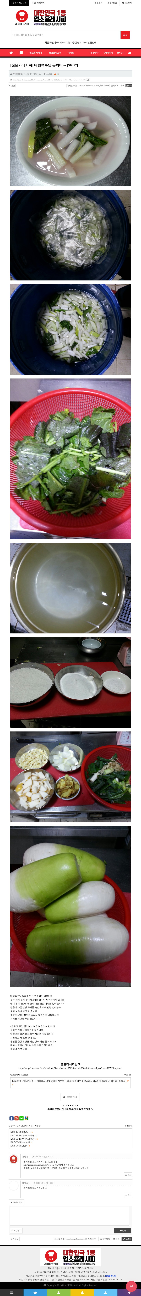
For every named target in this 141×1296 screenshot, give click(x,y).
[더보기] (127, 1075)
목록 (122, 86)
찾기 (128, 3)
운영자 (25, 1157)
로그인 (99, 3)
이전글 (12, 86)
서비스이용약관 (66, 1268)
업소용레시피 (35, 52)
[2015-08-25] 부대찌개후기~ (23, 1139)
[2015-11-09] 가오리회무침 (23, 1135)
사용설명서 (76, 42)
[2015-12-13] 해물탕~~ (21, 1132)
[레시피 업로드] (106, 1292)
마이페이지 (94, 53)
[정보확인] (110, 1275)
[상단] (129, 1292)
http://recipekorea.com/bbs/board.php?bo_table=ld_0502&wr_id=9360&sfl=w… (45, 80)
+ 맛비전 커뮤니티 (18, 3)
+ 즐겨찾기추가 (38, 3)
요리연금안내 (89, 42)
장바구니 (120, 53)
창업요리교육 (55, 52)
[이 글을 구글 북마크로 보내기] (26, 1118)
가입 (113, 3)
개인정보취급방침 (84, 1268)
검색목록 (114, 86)
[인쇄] (58, 74)
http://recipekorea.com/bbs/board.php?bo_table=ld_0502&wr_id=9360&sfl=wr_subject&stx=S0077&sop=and (70, 1068)
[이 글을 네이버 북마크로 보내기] (21, 1118)
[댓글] (35, 1292)
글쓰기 (129, 86)
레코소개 (64, 42)
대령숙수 (26, 1183)
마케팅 (71, 52)
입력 (124, 1231)
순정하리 (16, 74)
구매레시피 (108, 53)
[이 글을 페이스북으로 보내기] (11, 1118)
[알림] (82, 1292)
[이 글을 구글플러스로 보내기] (16, 1118)
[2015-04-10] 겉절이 (20, 1146)
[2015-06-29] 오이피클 (21, 1142)
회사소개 (52, 1268)
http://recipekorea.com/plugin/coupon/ (39, 1165)
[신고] (55, 74)
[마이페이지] (58, 1292)
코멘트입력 (18, 1202)
